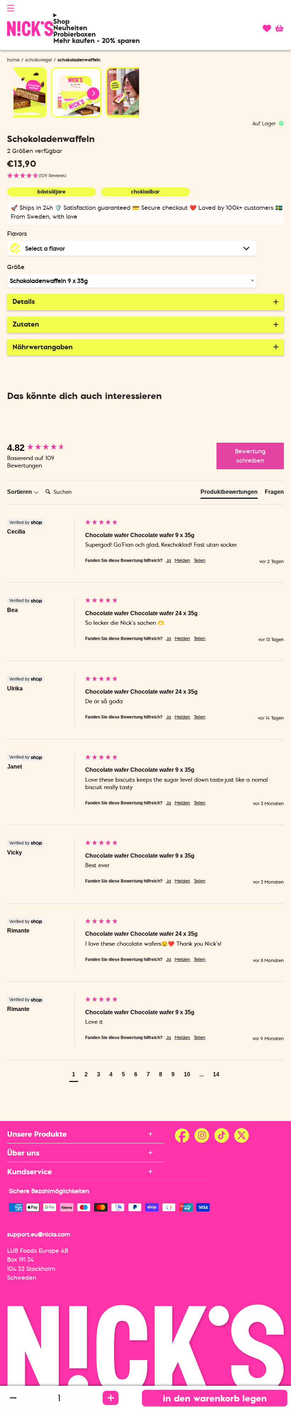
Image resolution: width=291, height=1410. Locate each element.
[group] (44, 447)
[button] (10, 8)
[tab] (229, 493)
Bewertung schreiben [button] (250, 456)
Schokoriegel (38, 60)
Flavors (17, 233)
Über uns (23, 1152)
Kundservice (29, 1171)
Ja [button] (168, 560)
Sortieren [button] (20, 492)
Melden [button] (182, 560)
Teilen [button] (199, 560)
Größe (15, 267)
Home (13, 60)
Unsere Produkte (37, 1133)
